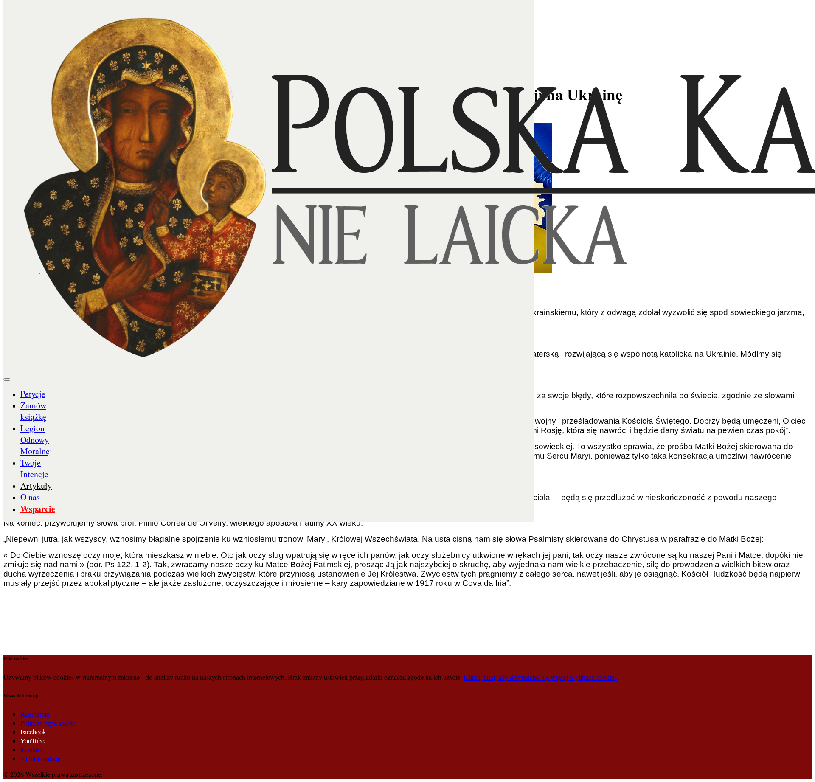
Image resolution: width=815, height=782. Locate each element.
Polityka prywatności (48, 722)
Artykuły (36, 485)
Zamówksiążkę (33, 410)
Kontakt (31, 749)
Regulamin (35, 713)
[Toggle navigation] (6, 379)
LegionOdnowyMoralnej (36, 439)
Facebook (33, 731)
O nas (30, 497)
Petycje (32, 393)
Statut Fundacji (40, 758)
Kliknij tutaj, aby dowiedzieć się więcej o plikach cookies (540, 676)
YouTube (32, 740)
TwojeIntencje (34, 468)
